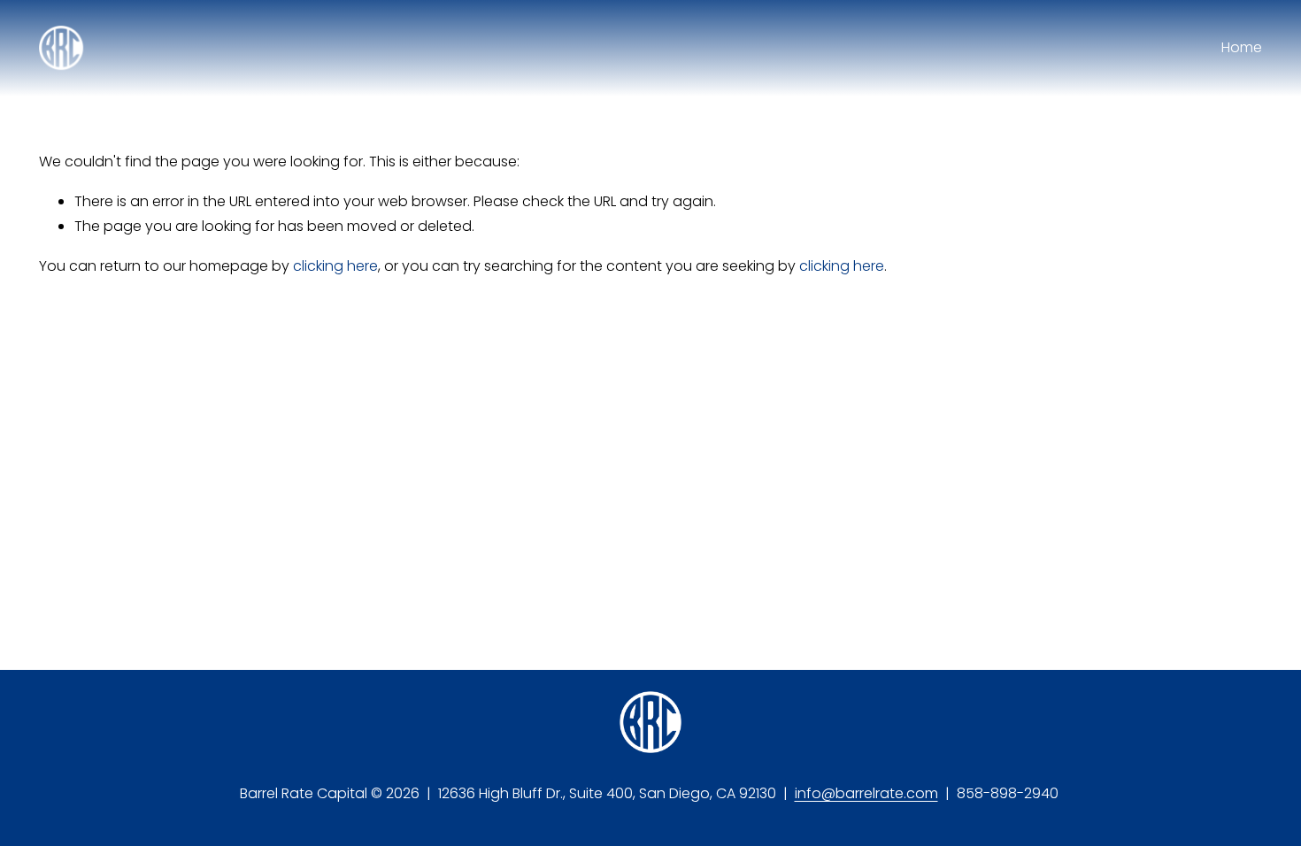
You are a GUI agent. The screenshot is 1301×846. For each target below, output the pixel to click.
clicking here (335, 266)
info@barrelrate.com (866, 793)
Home (1241, 47)
